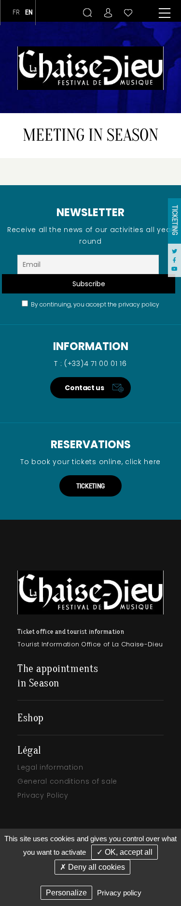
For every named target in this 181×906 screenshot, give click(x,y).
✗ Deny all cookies (92, 867)
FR (16, 12)
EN (29, 12)
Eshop (30, 718)
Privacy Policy (43, 795)
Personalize (66, 893)
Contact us (84, 388)
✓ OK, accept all (125, 852)
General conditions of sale (67, 781)
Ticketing (174, 220)
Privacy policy (119, 893)
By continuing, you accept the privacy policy (93, 304)
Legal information (50, 767)
